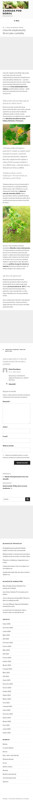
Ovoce (5, 763)
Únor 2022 (6, 725)
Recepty (5, 770)
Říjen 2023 (6, 672)
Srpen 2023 (6, 680)
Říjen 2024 (6, 650)
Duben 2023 (7, 695)
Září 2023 (6, 676)
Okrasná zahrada (12, 349)
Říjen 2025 (6, 635)
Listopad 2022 (7, 706)
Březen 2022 (7, 721)
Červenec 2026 (8, 627)
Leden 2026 (7, 631)
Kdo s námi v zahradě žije (11, 755)
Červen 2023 (7, 688)
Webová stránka (8, 446)
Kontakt (5, 798)
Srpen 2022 (6, 710)
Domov (5, 752)
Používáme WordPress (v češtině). (19, 798)
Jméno (5, 427)
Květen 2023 (7, 691)
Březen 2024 (7, 665)
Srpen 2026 (6, 624)
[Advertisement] (16, 53)
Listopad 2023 (7, 669)
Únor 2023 (6, 703)
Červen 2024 (7, 658)
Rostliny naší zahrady (9, 774)
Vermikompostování (9, 778)
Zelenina (5, 782)
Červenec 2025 (8, 642)
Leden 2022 (7, 729)
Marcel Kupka (18, 27)
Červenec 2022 (8, 714)
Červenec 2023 (8, 684)
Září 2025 (6, 639)
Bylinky (5, 744)
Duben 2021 (7, 733)
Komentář (6, 401)
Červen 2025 (7, 646)
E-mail (5, 436)
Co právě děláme (8, 748)
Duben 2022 (7, 718)
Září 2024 (6, 654)
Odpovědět (12, 384)
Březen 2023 (7, 699)
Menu (17, 20)
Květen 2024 (7, 661)
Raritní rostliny (7, 767)
